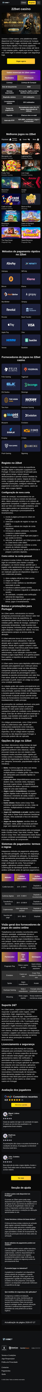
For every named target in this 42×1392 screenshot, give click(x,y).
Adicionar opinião (21, 1105)
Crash (25, 139)
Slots (34, 139)
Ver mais (21, 1178)
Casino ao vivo (14, 139)
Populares (5, 139)
